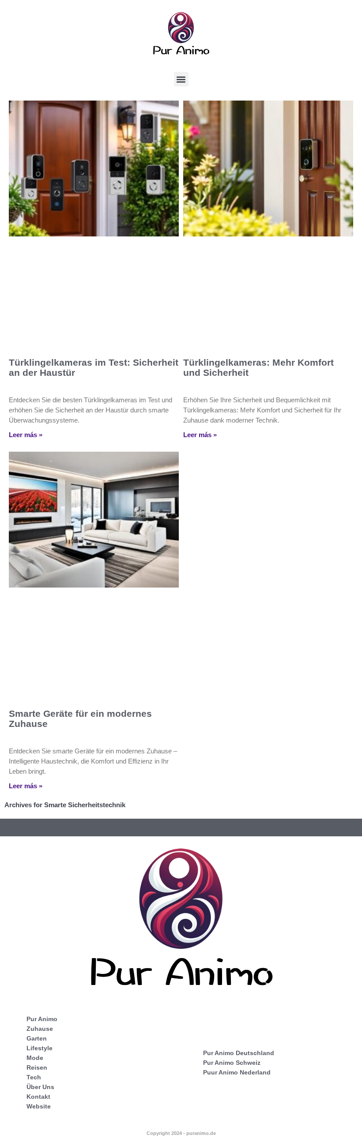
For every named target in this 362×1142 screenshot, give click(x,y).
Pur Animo (41, 1018)
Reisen (36, 1067)
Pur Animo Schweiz (231, 1062)
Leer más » (25, 434)
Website (38, 1106)
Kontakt (38, 1096)
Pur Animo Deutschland (238, 1052)
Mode (34, 1057)
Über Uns (40, 1086)
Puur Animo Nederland (237, 1072)
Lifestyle (39, 1048)
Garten (36, 1038)
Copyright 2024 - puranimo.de (181, 1133)
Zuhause (39, 1028)
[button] (181, 79)
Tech (33, 1077)
